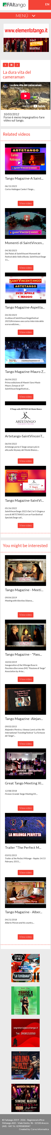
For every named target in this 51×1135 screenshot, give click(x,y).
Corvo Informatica (40, 1129)
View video (25, 203)
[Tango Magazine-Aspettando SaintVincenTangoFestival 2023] (25, 288)
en (47, 4)
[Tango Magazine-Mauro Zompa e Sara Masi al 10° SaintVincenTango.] (25, 352)
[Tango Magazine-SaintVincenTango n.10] (25, 481)
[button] (25, 159)
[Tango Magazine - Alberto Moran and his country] (25, 892)
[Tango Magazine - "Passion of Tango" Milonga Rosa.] (25, 635)
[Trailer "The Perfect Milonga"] (25, 828)
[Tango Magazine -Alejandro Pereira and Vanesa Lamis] (25, 699)
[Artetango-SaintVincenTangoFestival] (25, 416)
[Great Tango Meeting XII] (25, 763)
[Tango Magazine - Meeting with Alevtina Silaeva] (25, 570)
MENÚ (22, 15)
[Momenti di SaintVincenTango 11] (25, 223)
